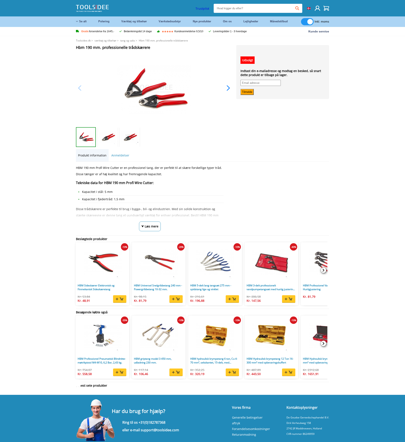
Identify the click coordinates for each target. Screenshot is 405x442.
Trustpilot (202, 9)
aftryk (236, 423)
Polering (103, 21)
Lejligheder (250, 21)
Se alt (82, 21)
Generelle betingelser (247, 417)
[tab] (92, 155)
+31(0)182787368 (152, 422)
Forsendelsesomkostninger (251, 429)
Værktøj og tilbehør (134, 21)
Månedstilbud (279, 21)
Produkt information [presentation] (92, 155)
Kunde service (318, 31)
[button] (227, 88)
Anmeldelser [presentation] (120, 155)
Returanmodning (244, 435)
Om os (227, 21)
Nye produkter (202, 21)
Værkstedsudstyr (170, 21)
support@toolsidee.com (160, 430)
